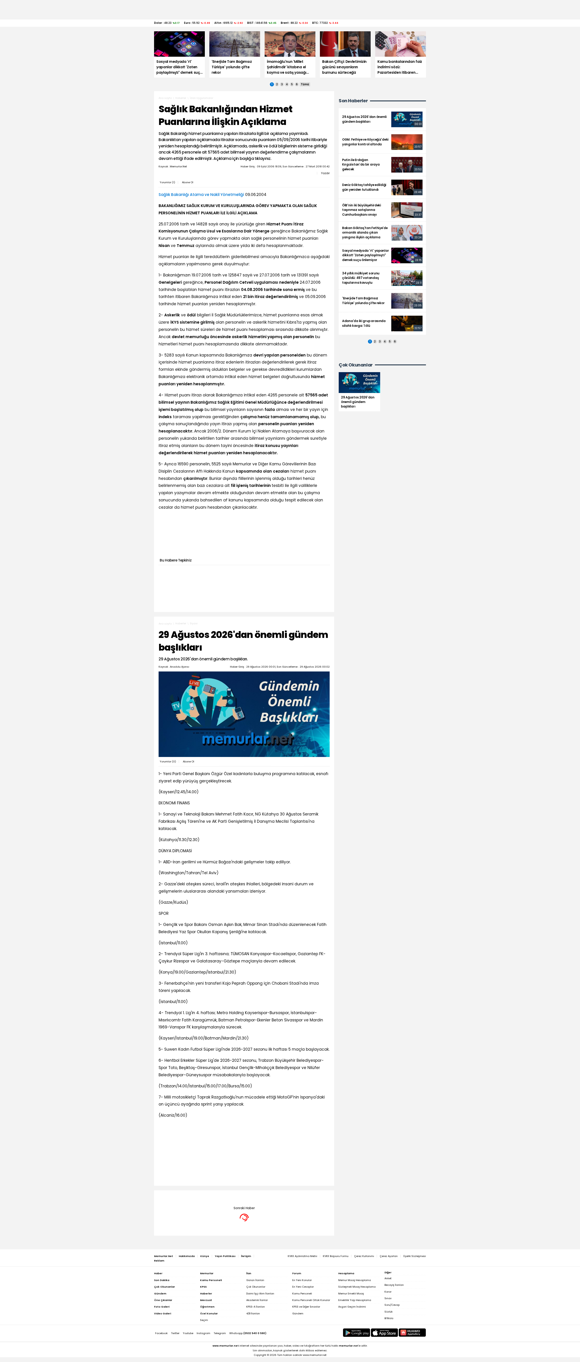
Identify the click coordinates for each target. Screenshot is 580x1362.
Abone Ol (187, 182)
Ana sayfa (165, 98)
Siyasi (194, 623)
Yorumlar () (167, 182)
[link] (382, 119)
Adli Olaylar (197, 1197)
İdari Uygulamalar (201, 98)
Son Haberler (353, 100)
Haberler (180, 98)
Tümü (305, 84)
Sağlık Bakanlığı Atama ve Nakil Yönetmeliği (201, 194)
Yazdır (325, 173)
